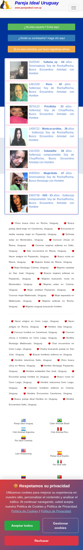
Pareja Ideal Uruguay (37, 2)
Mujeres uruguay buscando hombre (43, 306)
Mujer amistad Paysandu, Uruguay (46, 290)
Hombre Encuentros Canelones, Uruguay (49, 393)
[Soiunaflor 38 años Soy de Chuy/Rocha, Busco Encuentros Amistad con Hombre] (19, 159)
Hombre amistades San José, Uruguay (45, 371)
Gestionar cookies (60, 526)
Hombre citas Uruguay (59, 326)
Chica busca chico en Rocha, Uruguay (35, 223)
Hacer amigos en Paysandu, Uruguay (29, 256)
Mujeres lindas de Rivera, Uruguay (53, 262)
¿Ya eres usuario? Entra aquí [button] (41, 27)
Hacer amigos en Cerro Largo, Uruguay (36, 321)
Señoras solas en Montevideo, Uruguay (41, 237)
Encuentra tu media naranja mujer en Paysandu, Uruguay (41, 231)
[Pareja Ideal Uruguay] (6, 4)
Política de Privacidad (56, 511)
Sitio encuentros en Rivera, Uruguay (45, 251)
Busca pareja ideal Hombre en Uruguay (35, 399)
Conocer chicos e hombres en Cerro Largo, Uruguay (41, 335)
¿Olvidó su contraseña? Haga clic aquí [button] (41, 38)
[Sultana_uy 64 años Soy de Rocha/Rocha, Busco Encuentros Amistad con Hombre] (19, 70)
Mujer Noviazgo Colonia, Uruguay (30, 267)
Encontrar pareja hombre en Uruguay (29, 376)
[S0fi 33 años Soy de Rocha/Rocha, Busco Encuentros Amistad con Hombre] (19, 204)
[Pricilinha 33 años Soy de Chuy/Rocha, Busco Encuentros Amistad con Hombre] (19, 115)
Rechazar (41, 540)
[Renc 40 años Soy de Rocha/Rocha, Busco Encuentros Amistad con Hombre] (19, 92)
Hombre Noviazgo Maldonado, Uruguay (41, 341)
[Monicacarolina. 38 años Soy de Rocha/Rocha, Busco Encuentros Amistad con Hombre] (19, 137)
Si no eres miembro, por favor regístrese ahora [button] (41, 49)
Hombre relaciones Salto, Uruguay (32, 360)
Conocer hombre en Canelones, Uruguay (35, 332)
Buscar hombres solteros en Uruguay (52, 354)
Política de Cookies (24, 511)
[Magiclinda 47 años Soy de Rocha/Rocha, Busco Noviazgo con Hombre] (19, 181)
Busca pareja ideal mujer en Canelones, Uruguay (41, 226)
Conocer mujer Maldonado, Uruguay (27, 295)
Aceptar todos (22, 525)
